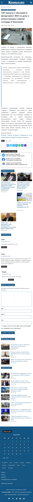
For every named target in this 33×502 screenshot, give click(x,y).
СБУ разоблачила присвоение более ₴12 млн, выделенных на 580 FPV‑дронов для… (21, 375)
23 (16, 450)
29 (12, 454)
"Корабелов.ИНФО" (6, 492)
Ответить (4, 247)
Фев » (7, 457)
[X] (11, 145)
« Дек (4, 457)
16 (16, 447)
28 (8, 454)
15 (12, 447)
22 (12, 450)
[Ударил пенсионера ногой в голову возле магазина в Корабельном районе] (5, 361)
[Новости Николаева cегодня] (16, 2)
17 (20, 447)
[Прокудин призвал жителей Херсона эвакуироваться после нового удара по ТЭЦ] (5, 354)
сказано (3, 61)
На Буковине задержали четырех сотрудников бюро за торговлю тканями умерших (21, 397)
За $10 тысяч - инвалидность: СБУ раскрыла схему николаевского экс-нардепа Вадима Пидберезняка (8, 225)
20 (4, 450)
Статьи (23, 465)
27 (4, 454)
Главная (4, 7)
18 (24, 447)
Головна (3, 474)
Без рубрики (4, 462)
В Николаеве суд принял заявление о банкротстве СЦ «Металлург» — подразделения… (20, 346)
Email (3, 314)
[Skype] (13, 145)
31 (20, 454)
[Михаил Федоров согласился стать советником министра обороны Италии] (5, 383)
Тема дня (4, 467)
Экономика (10, 467)
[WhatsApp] (19, 145)
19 (28, 447)
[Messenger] (16, 145)
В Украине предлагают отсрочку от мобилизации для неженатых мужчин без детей (21, 418)
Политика (4, 465)
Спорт (18, 465)
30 (16, 454)
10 (20, 444)
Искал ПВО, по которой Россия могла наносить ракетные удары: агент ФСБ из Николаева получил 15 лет (23, 185)
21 (8, 450)
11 (24, 444)
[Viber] (25, 145)
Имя (2, 308)
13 (4, 447)
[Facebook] (8, 145)
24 (20, 450)
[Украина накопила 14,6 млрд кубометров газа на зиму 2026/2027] (5, 405)
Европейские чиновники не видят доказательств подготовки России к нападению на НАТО (19, 389)
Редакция (3, 477)
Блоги (11, 462)
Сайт (2, 320)
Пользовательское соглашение (9, 479)
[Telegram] (22, 145)
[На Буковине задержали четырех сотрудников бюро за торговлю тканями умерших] (5, 397)
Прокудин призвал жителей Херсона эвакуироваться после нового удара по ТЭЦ (20, 353)
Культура (22, 462)
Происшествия (11, 9)
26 (28, 450)
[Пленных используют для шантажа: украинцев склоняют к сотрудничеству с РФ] (24, 197)
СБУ (9, 140)
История (16, 462)
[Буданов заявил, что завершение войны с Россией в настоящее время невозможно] (5, 411)
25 (24, 450)
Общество (9, 7)
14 (8, 447)
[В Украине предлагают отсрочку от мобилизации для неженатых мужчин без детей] (5, 418)
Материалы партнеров (7, 483)
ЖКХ (6, 140)
